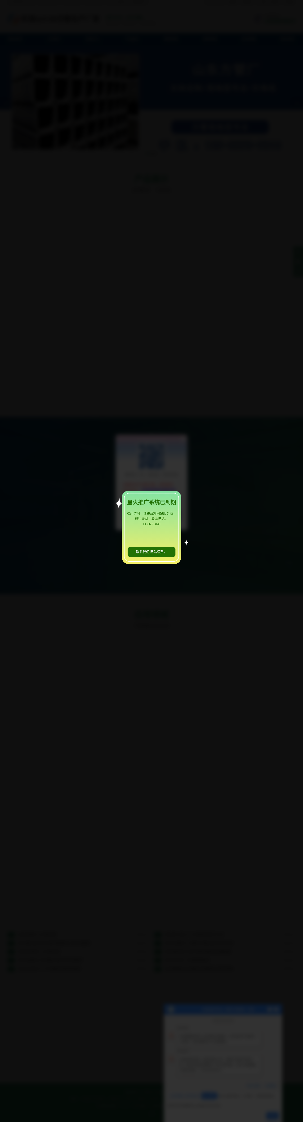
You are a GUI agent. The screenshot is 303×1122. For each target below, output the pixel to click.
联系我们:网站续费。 (151, 552)
